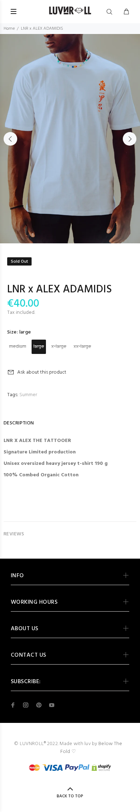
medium (17, 346)
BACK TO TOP (70, 796)
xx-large (82, 346)
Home (9, 28)
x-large (58, 346)
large (38, 346)
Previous (10, 139)
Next (129, 139)
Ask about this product (41, 372)
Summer (28, 395)
